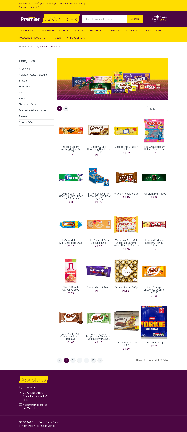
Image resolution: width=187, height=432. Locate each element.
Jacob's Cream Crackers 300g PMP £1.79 (71, 149)
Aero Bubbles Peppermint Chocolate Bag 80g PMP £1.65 (98, 336)
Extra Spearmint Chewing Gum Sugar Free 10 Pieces (71, 196)
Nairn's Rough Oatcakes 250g (70, 288)
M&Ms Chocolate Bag (126, 194)
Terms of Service (46, 426)
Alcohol (23, 98)
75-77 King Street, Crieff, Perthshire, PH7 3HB (35, 396)
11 (93, 360)
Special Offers (27, 122)
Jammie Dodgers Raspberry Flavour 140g (154, 242)
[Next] (100, 360)
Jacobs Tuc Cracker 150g (126, 148)
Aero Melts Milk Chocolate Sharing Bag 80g (70, 336)
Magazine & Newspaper (32, 110)
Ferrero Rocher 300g (126, 287)
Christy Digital (52, 422)
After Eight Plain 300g (154, 194)
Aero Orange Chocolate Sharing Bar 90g (154, 289)
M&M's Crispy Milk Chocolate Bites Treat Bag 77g (99, 196)
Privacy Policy (27, 426)
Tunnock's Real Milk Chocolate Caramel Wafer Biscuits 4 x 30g (126, 242)
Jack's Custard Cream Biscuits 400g (98, 241)
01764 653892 (30, 387)
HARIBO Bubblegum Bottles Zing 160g (154, 148)
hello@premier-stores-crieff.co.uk (35, 406)
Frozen (23, 116)
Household (25, 87)
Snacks (23, 81)
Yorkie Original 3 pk (154, 343)
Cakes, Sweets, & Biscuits (33, 75)
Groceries (24, 69)
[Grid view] (59, 108)
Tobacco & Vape (28, 104)
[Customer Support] (49, 18)
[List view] (65, 108)
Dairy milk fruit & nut (98, 287)
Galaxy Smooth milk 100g (126, 344)
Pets (21, 92)
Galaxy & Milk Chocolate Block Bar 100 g (98, 149)
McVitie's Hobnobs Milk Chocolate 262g (70, 241)
